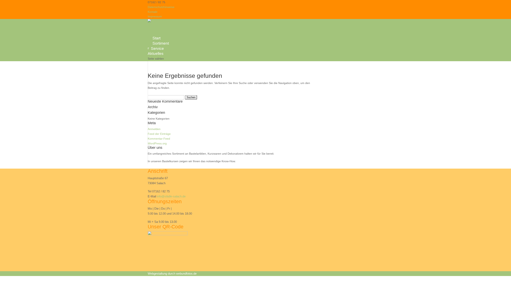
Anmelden (154, 129)
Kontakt (152, 11)
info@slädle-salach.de (171, 196)
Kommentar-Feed (159, 138)
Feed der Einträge (159, 133)
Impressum (155, 16)
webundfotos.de (186, 273)
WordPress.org (157, 143)
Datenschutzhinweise (161, 7)
